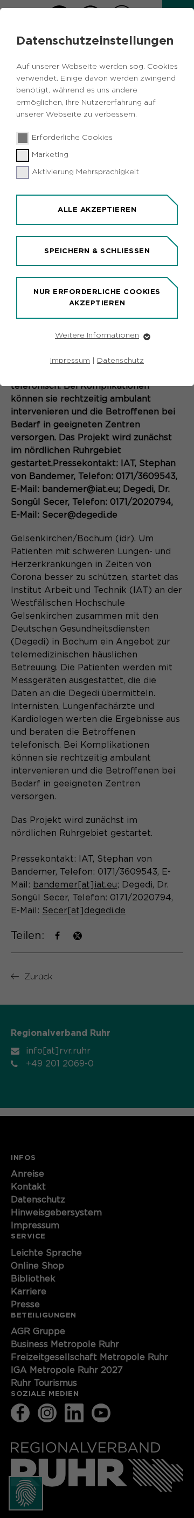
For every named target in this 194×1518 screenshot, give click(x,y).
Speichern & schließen (97, 251)
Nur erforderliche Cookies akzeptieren (97, 297)
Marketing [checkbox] (50, 155)
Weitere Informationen (97, 335)
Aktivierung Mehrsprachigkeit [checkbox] (85, 172)
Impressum (70, 360)
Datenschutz (120, 360)
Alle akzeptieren (97, 209)
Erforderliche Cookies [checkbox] (72, 137)
